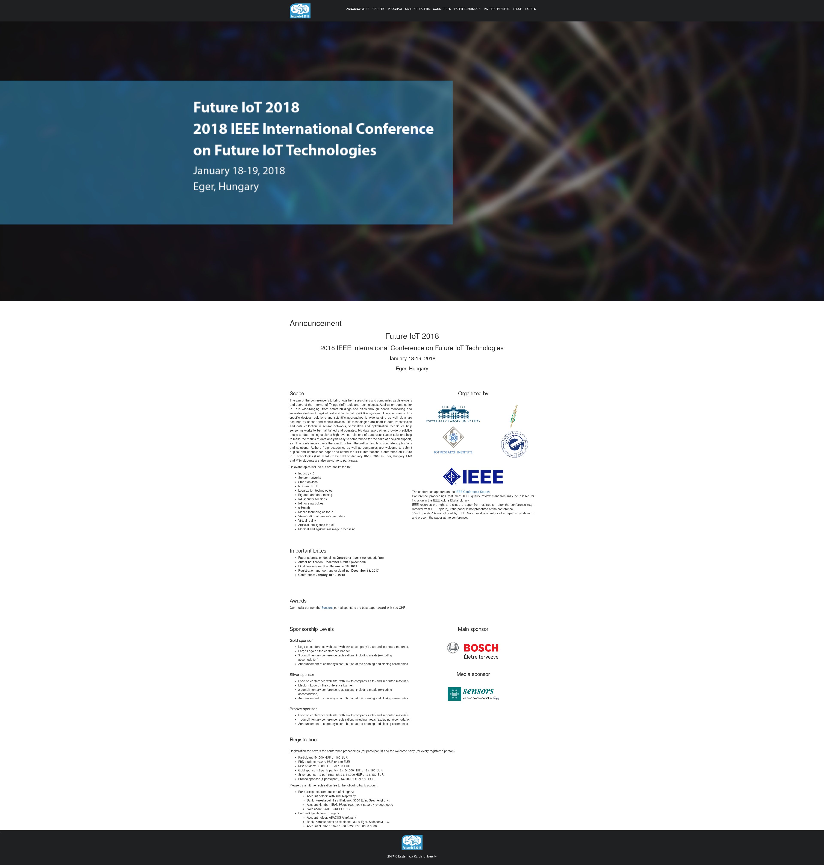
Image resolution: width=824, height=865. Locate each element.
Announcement (357, 9)
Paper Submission (467, 9)
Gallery (379, 9)
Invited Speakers (496, 9)
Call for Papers (417, 9)
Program (395, 9)
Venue (517, 9)
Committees (442, 9)
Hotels (530, 9)
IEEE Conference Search (473, 491)
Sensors (327, 607)
